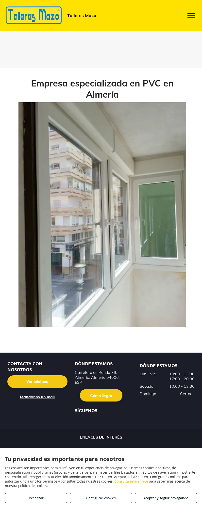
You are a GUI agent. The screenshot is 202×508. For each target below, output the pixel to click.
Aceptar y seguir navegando (165, 498)
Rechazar (36, 498)
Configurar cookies (101, 498)
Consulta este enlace (131, 481)
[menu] (191, 15)
